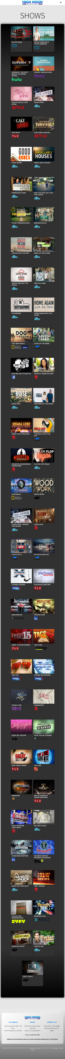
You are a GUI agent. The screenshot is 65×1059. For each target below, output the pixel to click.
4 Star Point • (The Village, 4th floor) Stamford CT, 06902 (52, 1028)
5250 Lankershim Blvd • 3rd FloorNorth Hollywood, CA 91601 (13, 1028)
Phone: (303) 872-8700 (32, 1035)
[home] (32, 2)
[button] (60, 2)
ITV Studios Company (34, 1048)
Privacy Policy (55, 1048)
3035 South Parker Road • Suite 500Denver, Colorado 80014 (32, 1028)
